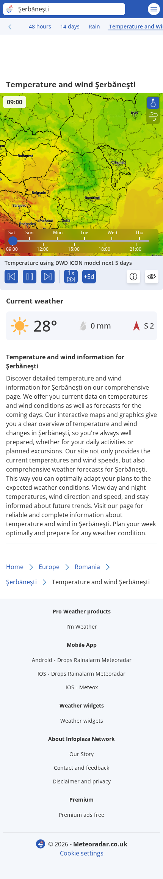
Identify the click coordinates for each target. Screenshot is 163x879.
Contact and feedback (81, 767)
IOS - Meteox (82, 687)
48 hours (40, 26)
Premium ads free (81, 814)
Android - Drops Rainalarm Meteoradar (82, 660)
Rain (94, 26)
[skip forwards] (48, 276)
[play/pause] (29, 276)
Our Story (81, 754)
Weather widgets (81, 720)
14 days (70, 26)
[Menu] (154, 9)
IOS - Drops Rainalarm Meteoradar (81, 673)
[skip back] (11, 276)
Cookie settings (81, 853)
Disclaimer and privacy (82, 781)
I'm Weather (81, 626)
